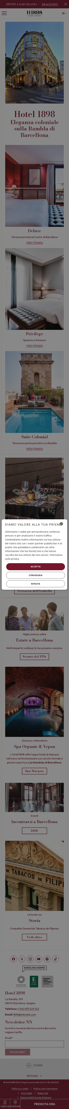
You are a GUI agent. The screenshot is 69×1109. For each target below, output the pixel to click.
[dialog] (34, 554)
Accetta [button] (36, 566)
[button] (35, 575)
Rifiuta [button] (35, 583)
